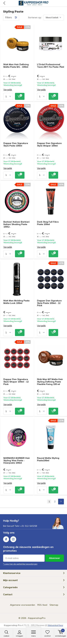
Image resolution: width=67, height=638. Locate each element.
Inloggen (19, 636)
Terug (4, 3)
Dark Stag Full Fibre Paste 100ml (48, 223)
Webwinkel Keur (55, 625)
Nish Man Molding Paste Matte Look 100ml (16, 301)
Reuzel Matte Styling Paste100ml (48, 459)
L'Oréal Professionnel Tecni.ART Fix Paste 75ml (50, 65)
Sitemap (54, 604)
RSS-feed (42, 604)
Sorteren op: (35, 17)
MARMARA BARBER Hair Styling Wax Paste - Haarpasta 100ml (16, 460)
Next (61, 501)
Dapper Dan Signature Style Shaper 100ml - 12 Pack (16, 381)
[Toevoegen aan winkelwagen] (19, 96)
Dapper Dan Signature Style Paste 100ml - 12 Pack (49, 303)
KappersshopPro (36, 618)
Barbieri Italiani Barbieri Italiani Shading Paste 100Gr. (16, 224)
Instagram (13, 539)
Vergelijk (7, 89)
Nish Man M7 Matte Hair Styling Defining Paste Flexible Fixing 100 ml (50, 381)
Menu (33, 636)
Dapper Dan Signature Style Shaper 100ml (49, 144)
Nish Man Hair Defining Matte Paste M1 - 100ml (16, 65)
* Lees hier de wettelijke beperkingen (20, 564)
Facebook (6, 539)
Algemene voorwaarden (22, 604)
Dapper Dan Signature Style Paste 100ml (15, 144)
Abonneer (54, 558)
